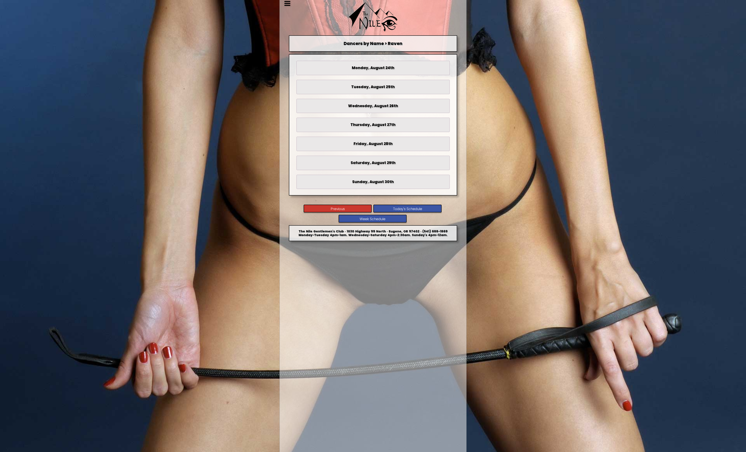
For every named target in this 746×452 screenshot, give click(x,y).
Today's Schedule (407, 209)
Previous (338, 209)
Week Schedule (372, 219)
